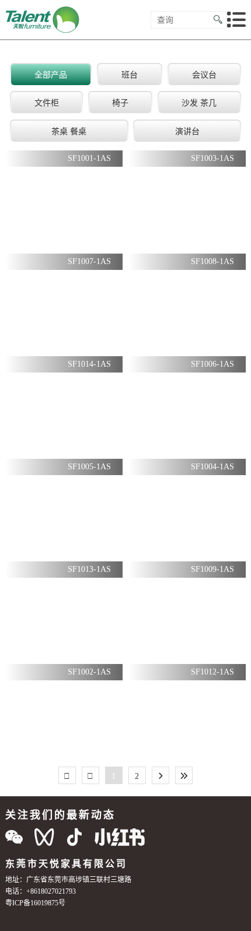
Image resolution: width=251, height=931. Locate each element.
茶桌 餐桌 (68, 131)
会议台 (204, 75)
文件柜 (46, 103)
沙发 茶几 (199, 103)
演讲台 (187, 131)
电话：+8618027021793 (40, 891)
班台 (129, 75)
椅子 (120, 103)
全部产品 (50, 75)
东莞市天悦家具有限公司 (66, 863)
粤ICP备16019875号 (35, 903)
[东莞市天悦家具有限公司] (43, 19)
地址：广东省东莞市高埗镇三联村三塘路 (68, 879)
